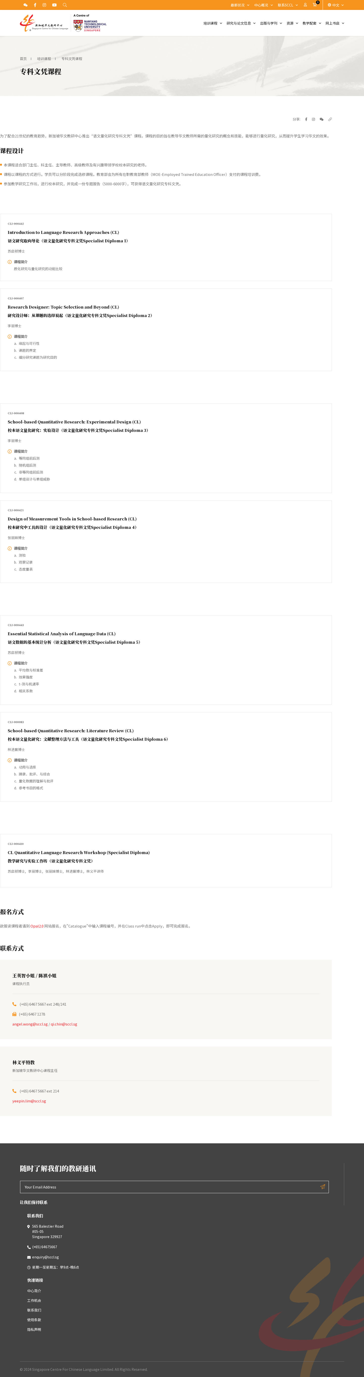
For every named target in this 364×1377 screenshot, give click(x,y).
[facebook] (35, 4)
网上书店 (332, 23)
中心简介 (34, 1290)
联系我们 (34, 1310)
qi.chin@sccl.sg (64, 1023)
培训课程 (210, 23)
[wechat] (320, 119)
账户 (305, 4)
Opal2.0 (37, 926)
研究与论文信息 (239, 23)
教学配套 (309, 23)
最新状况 (238, 4)
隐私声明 (34, 1329)
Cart (315, 4)
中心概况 (261, 4)
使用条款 (34, 1319)
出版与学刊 (268, 23)
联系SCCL (285, 4)
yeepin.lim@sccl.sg (29, 1100)
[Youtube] (54, 4)
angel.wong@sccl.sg (30, 1023)
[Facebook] (304, 119)
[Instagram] (44, 4)
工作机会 (34, 1300)
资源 (289, 23)
